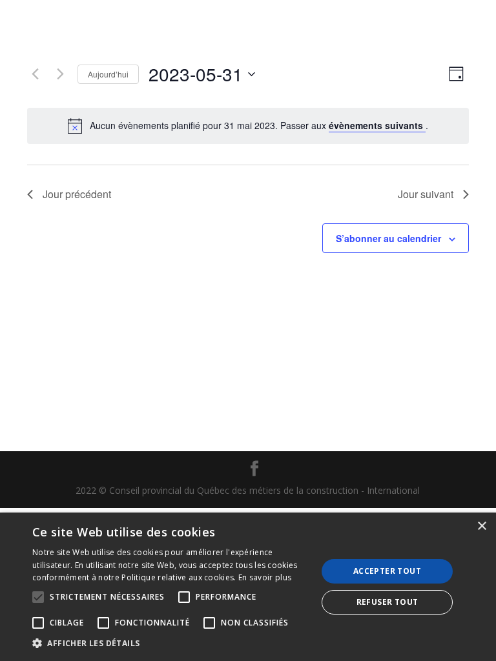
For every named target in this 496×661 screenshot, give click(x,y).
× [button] (481, 526)
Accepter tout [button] (387, 570)
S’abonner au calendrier (388, 238)
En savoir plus (264, 577)
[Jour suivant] (60, 74)
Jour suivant (425, 194)
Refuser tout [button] (387, 601)
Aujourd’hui (108, 73)
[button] (170, 643)
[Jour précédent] (35, 74)
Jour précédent (77, 194)
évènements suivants (377, 125)
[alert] (259, 125)
